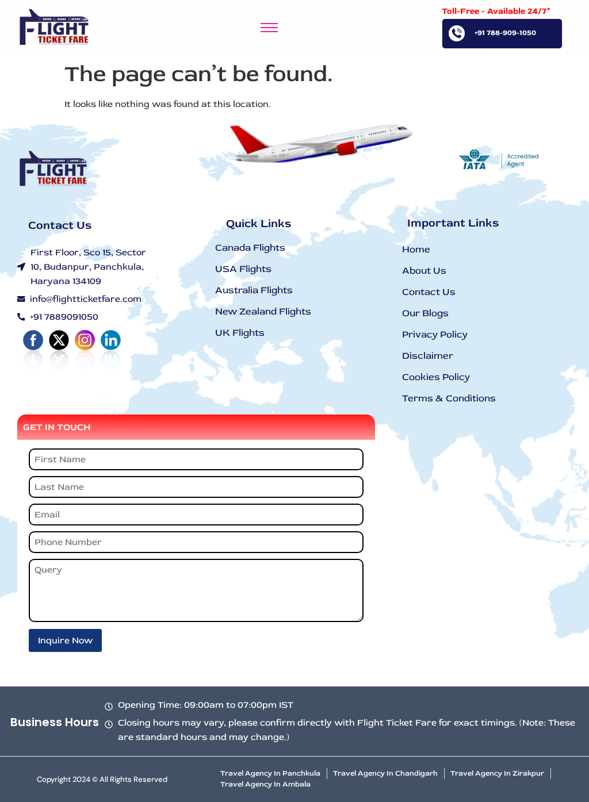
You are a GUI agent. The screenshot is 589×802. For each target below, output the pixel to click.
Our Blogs (425, 313)
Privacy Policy (435, 334)
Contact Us (429, 292)
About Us (424, 270)
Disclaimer (427, 356)
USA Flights (243, 269)
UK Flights (240, 333)
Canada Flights (250, 247)
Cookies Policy (436, 377)
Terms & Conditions (449, 398)
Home (416, 249)
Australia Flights (254, 290)
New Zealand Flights (263, 311)
